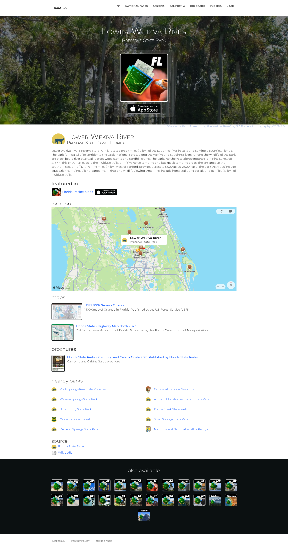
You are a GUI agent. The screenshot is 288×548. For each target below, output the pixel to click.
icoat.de (60, 8)
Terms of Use (104, 541)
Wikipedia (65, 452)
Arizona (158, 6)
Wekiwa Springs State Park (79, 399)
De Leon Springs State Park (79, 429)
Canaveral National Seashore (174, 389)
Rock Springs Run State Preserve (83, 389)
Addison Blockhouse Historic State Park (181, 399)
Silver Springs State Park (171, 419)
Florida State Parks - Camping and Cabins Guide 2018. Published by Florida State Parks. (132, 357)
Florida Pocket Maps (77, 192)
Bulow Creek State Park (170, 409)
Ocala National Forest (75, 419)
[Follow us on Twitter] (118, 6)
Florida (216, 6)
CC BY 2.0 (278, 126)
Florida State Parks (71, 446)
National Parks (136, 6)
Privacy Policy (80, 541)
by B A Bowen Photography (219, 126)
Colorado (197, 6)
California (177, 6)
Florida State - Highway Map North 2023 (106, 326)
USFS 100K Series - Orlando (104, 305)
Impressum (58, 541)
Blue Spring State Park (76, 409)
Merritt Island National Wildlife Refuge (181, 429)
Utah (230, 6)
